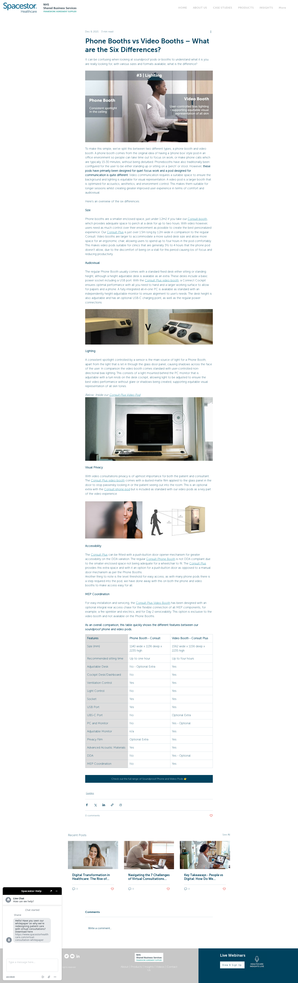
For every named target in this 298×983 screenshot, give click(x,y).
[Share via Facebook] (86, 805)
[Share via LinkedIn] (103, 805)
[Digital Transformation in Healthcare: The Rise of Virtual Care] (93, 855)
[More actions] (211, 31)
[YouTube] (72, 956)
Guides (90, 793)
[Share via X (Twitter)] (95, 805)
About (124, 966)
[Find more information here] (32, 934)
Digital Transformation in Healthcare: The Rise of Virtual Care (91, 877)
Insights (149, 966)
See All (226, 834)
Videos (160, 966)
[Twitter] (66, 956)
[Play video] (149, 106)
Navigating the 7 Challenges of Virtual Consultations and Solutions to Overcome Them (149, 877)
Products (136, 966)
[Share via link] (112, 805)
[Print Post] (120, 805)
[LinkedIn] (78, 956)
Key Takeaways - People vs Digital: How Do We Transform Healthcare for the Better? (203, 877)
